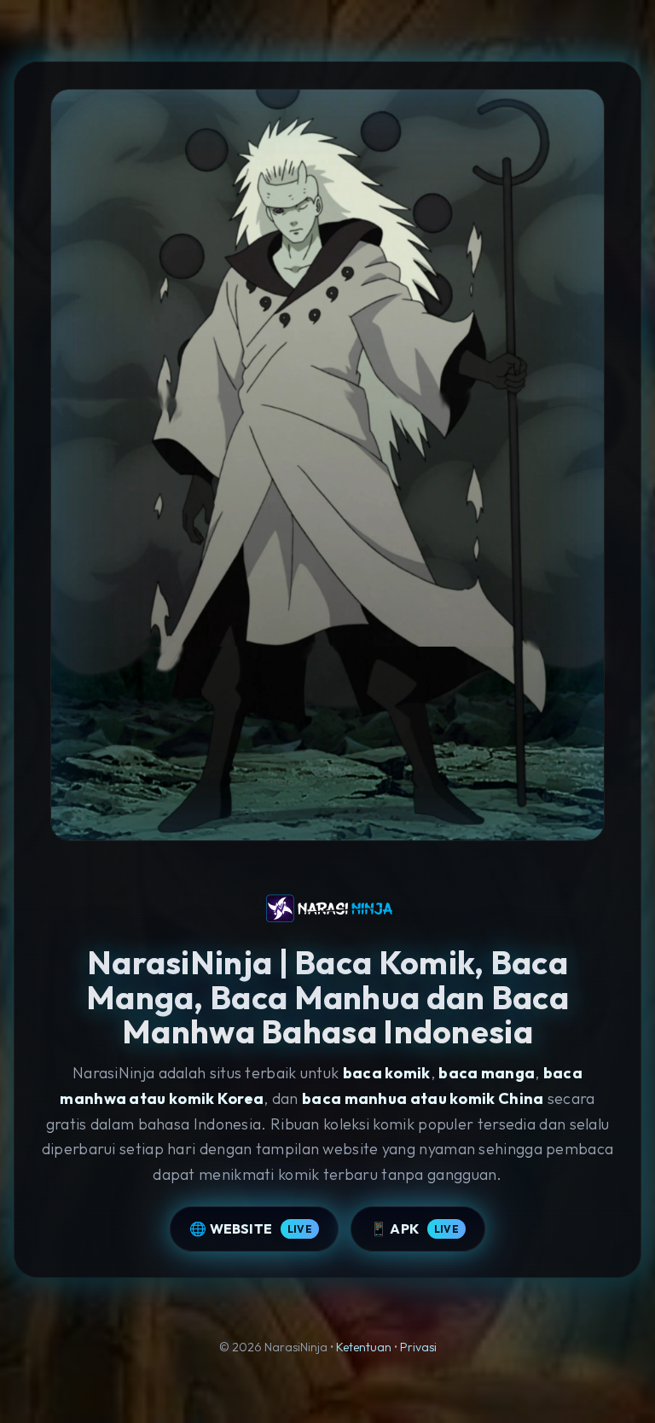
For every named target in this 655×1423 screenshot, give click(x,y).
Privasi (418, 1347)
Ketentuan (363, 1347)
